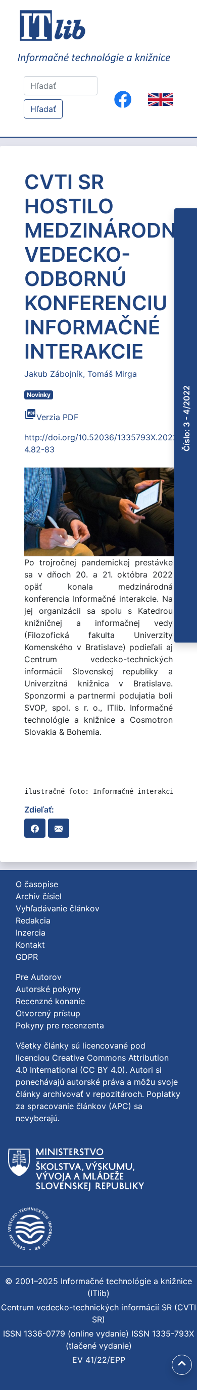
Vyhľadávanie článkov (58, 908)
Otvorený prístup (48, 1013)
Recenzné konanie (50, 1001)
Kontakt (30, 945)
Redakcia (33, 920)
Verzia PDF (51, 417)
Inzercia (30, 933)
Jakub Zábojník (53, 374)
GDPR (27, 957)
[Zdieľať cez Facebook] (34, 828)
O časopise (37, 884)
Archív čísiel (39, 896)
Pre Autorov (39, 977)
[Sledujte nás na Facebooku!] (123, 99)
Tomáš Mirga (112, 374)
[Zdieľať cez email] (58, 828)
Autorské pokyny (48, 989)
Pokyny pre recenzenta (60, 1025)
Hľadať (43, 109)
